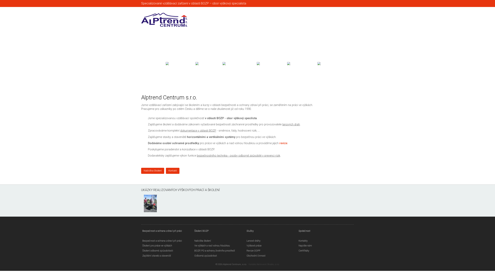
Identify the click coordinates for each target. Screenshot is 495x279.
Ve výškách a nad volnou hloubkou (212, 245)
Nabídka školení (153, 170)
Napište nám (305, 245)
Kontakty (303, 240)
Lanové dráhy (253, 240)
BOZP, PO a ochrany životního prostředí (214, 250)
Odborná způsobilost (205, 255)
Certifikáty (304, 250)
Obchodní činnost (256, 255)
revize (283, 143)
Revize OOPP (253, 250)
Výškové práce (254, 245)
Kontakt (172, 170)
